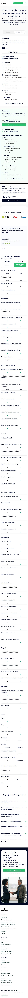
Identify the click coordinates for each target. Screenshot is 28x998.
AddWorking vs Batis (5, 978)
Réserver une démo (17, 2)
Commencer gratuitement (14, 870)
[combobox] (4, 996)
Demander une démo (14, 125)
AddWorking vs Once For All (7, 975)
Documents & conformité (6, 919)
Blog (2, 942)
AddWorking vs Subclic (6, 980)
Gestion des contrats (5, 926)
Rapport (3, 933)
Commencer (7, 265)
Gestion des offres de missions (8, 924)
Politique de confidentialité (7, 992)
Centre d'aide (4, 949)
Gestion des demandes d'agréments (9, 929)
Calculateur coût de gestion (7, 951)
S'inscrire (3, 964)
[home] (3, 2)
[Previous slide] (2, 248)
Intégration (3, 931)
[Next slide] (4, 248)
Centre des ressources (6, 944)
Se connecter (4, 967)
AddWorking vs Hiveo (5, 973)
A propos (3, 960)
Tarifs (2, 940)
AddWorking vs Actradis (6, 982)
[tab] (8, 32)
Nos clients (3, 946)
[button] (25, 3)
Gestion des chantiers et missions (8, 922)
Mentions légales (14, 990)
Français (3, 996)
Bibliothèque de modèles (6, 953)
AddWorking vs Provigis (6, 984)
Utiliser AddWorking (14, 52)
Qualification (4, 917)
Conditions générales (18, 992)
